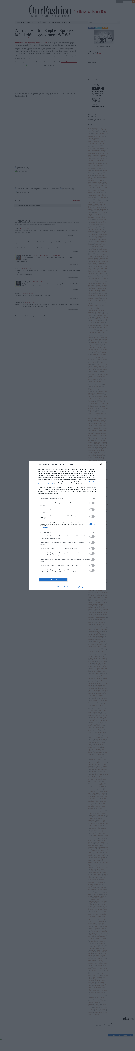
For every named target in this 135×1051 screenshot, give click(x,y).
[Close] (102, 464)
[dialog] (67, 525)
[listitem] (67, 499)
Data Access (67, 587)
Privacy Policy (78, 587)
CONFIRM (53, 580)
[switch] (92, 503)
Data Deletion (56, 587)
